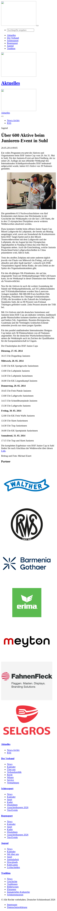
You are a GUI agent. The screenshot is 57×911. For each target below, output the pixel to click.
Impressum (12, 904)
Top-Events (12, 810)
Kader (10, 802)
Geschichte (12, 881)
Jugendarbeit (13, 859)
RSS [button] (9, 123)
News (9, 764)
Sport (9, 799)
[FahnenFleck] (26, 699)
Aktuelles (10, 83)
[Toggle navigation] (37, 25)
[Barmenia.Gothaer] (26, 582)
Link (3, 451)
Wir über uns (13, 854)
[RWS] (26, 543)
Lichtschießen (13, 867)
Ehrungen (11, 889)
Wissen (10, 777)
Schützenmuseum (15, 894)
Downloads (12, 862)
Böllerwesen (13, 886)
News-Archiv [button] (13, 120)
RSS (9, 752)
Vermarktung (13, 782)
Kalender (11, 767)
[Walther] (26, 503)
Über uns (11, 769)
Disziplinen (12, 805)
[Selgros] (26, 738)
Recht (9, 774)
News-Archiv (13, 750)
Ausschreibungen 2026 (17, 807)
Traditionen (12, 884)
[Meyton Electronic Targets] (26, 660)
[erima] (26, 621)
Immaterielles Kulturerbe (18, 892)
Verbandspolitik (14, 772)
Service (10, 780)
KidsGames (12, 865)
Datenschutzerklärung (17, 907)
